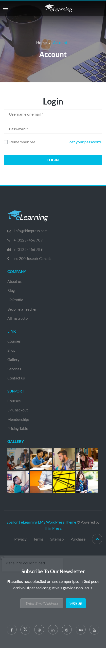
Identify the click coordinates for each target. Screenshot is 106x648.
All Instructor (18, 318)
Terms (38, 539)
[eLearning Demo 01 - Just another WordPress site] (58, 7)
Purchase (78, 539)
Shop (11, 350)
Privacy (20, 539)
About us (14, 281)
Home (41, 42)
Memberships (18, 419)
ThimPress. (53, 528)
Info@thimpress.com (30, 230)
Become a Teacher (22, 309)
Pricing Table (17, 428)
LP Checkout (17, 410)
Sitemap (57, 539)
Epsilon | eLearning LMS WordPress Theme (41, 522)
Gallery (13, 359)
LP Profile (15, 300)
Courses (14, 341)
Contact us (16, 378)
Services (14, 369)
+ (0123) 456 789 (28, 240)
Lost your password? (85, 141)
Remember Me (22, 141)
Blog (11, 290)
